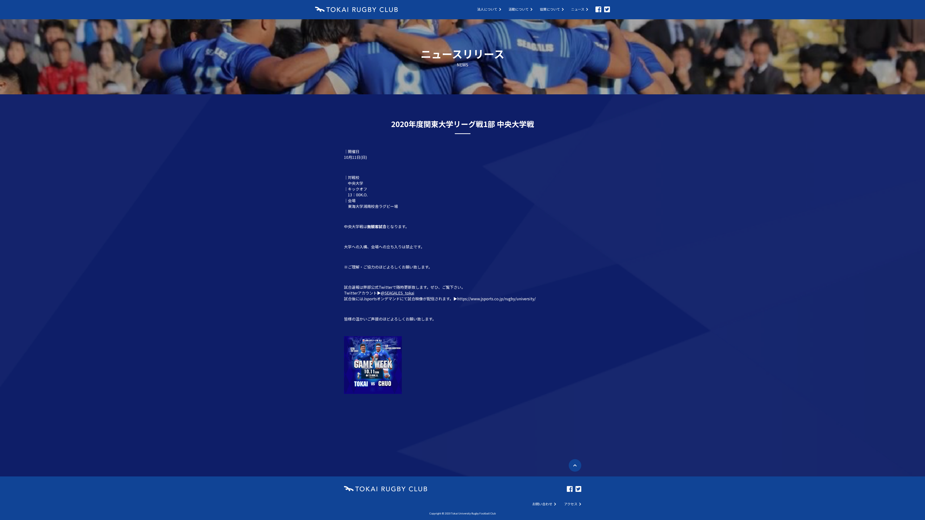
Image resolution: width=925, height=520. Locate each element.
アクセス (570, 503)
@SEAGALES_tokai (397, 293)
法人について (487, 9)
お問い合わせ (542, 503)
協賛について (550, 9)
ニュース (577, 9)
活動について (519, 9)
